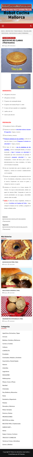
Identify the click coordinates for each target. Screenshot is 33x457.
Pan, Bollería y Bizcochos (9, 38)
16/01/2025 (12, 293)
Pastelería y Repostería (9, 399)
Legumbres (5, 371)
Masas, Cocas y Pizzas (8, 382)
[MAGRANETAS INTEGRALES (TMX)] (16, 306)
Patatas (4, 403)
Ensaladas (5, 354)
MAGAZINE (6, 375)
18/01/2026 (12, 264)
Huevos (4, 364)
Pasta (4, 396)
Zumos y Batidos (7, 444)
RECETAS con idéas (8, 420)
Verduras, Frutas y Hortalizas (11, 441)
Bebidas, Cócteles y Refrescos (11, 340)
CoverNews (11, 454)
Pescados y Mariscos (8, 406)
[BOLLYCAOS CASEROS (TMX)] (16, 278)
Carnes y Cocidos (7, 343)
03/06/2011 (12, 45)
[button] (3, 25)
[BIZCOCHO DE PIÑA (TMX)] (16, 250)
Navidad (4, 385)
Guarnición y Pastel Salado (10, 361)
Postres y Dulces (7, 413)
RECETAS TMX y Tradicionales (11, 423)
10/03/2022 (12, 321)
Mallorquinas (6, 378)
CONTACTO (6, 350)
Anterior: (14, 219)
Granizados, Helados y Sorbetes (11, 357)
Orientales (5, 389)
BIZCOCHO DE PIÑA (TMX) (10, 262)
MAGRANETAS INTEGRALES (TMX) (12, 319)
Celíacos (4, 347)
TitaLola (6, 45)
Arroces (4, 336)
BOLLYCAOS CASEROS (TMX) (11, 290)
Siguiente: (14, 227)
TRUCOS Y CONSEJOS (9, 437)
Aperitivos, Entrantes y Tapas (11, 333)
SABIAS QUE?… (7, 427)
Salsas (4, 430)
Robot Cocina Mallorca (16, 15)
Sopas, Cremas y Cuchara (9, 434)
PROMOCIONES (7, 416)
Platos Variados (7, 409)
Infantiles (5, 368)
